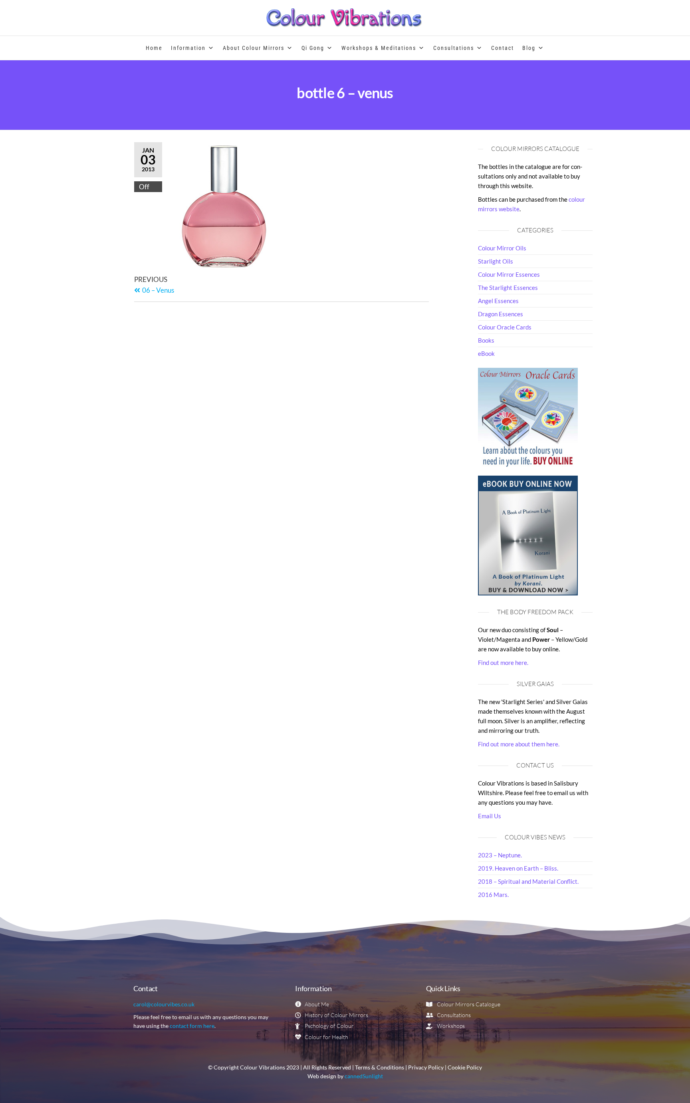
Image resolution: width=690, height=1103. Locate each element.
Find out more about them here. (518, 744)
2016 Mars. (493, 894)
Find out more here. (503, 662)
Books (486, 340)
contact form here (192, 1025)
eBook (486, 353)
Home (154, 48)
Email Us (489, 815)
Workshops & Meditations (378, 48)
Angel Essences (498, 300)
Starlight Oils (495, 261)
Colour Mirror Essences (509, 274)
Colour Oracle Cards (504, 327)
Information (188, 48)
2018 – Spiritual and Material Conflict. (528, 881)
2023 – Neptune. (500, 855)
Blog (528, 48)
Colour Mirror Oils (502, 248)
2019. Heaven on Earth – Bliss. (518, 868)
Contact (502, 48)
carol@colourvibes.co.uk (163, 1004)
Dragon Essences (500, 313)
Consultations (453, 48)
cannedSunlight (364, 1076)
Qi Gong (312, 48)
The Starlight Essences (508, 287)
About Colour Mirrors (253, 48)
